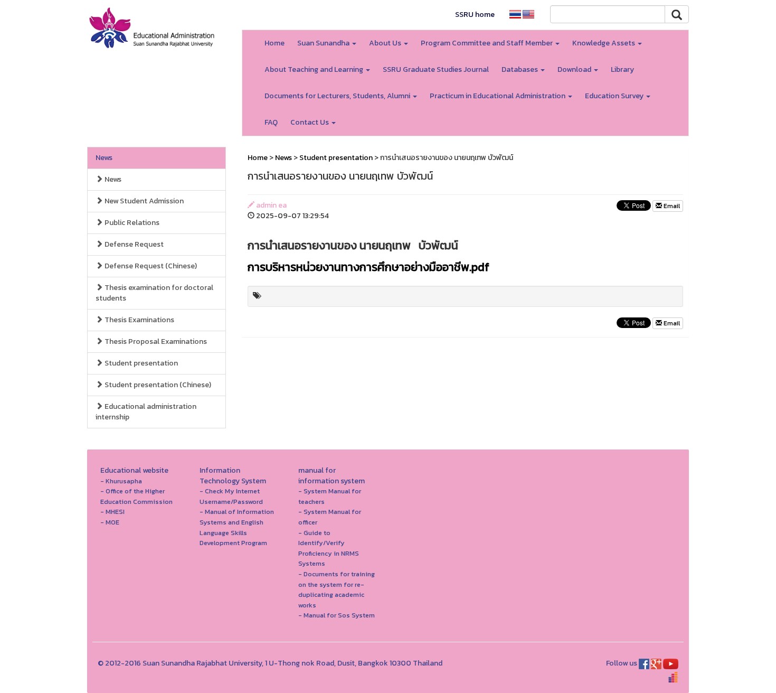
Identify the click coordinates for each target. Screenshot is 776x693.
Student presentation (140, 363)
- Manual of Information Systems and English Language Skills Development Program (237, 527)
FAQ (271, 122)
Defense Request (133, 244)
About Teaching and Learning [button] (314, 69)
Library (622, 69)
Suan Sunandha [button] (324, 43)
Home (274, 43)
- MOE (109, 522)
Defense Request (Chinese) (150, 265)
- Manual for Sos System (336, 615)
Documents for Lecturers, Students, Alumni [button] (338, 95)
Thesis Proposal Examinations (155, 341)
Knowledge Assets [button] (604, 43)
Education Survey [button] (615, 95)
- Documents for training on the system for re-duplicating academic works (336, 589)
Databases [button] (520, 69)
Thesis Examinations (138, 319)
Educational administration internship (146, 412)
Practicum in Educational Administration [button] (498, 95)
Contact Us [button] (310, 122)
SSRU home (475, 14)
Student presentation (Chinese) (157, 384)
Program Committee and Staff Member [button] (487, 43)
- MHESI (112, 512)
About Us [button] (386, 43)
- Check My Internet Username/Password (231, 496)
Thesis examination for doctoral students (154, 293)
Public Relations (131, 222)
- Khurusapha (121, 481)
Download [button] (575, 69)
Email (671, 206)
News (104, 157)
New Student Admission (143, 201)
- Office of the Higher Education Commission (136, 496)
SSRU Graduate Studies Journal (436, 69)
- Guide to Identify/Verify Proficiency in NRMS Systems (328, 548)
